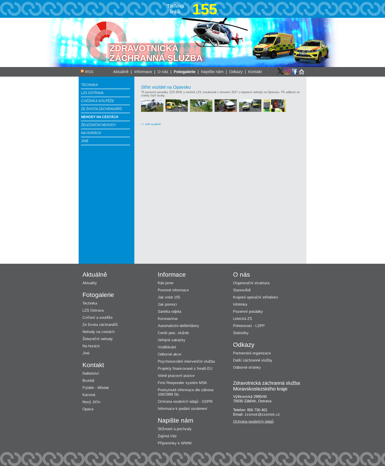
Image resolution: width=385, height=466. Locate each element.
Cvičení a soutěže (97, 101)
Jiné (84, 141)
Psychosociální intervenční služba (186, 361)
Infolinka (240, 304)
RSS (89, 71)
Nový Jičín (91, 402)
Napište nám (212, 71)
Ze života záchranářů (101, 109)
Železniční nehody (98, 125)
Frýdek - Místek (95, 388)
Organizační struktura (251, 283)
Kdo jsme (165, 283)
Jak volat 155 (169, 297)
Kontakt (255, 71)
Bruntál (88, 380)
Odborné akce (169, 354)
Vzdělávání (167, 347)
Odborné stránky (247, 367)
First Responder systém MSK (182, 383)
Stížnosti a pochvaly (175, 429)
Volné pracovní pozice (176, 376)
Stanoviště (242, 290)
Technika (89, 85)
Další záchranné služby (252, 360)
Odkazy (236, 71)
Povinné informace (173, 290)
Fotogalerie (184, 71)
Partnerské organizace (252, 353)
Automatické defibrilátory (178, 326)
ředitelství (90, 373)
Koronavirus (168, 319)
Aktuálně (121, 71)
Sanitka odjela (169, 311)
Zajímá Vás (167, 436)
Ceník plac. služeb (173, 333)
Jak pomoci (167, 304)
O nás (163, 71)
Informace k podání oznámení (182, 409)
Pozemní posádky (248, 311)
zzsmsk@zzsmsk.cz (262, 414)
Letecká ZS (242, 319)
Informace (143, 71)
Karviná (88, 395)
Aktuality (89, 283)
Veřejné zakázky (171, 340)
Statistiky (241, 333)
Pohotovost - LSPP (249, 326)
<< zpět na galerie (151, 124)
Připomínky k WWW (175, 443)
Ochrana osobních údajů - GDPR (185, 401)
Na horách (91, 133)
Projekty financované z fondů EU (185, 368)
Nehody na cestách (99, 117)
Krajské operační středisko (255, 297)
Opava (87, 409)
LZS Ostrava (92, 93)
